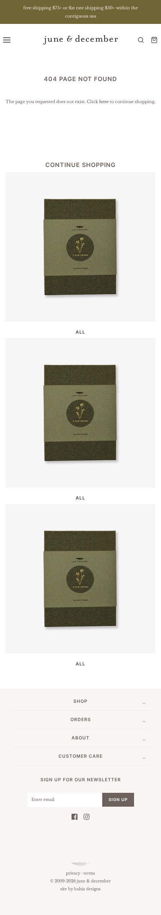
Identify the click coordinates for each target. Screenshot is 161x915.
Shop (80, 701)
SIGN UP (118, 799)
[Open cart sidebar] (154, 40)
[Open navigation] (6, 40)
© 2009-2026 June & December (80, 881)
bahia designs (87, 889)
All (80, 332)
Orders (80, 719)
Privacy (73, 873)
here (104, 101)
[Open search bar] (141, 40)
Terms (89, 873)
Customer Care (80, 756)
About (80, 738)
